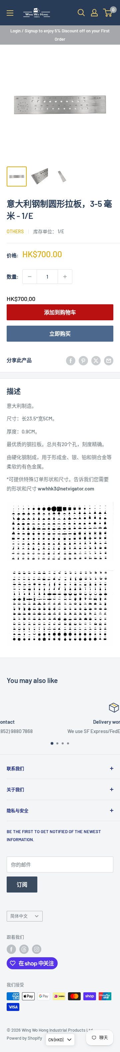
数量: (12, 277)
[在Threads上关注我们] (24, 949)
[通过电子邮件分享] (108, 360)
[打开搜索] (81, 12)
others (15, 231)
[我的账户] (94, 12)
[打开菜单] (10, 13)
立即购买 (60, 333)
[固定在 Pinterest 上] (83, 360)
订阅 (22, 884)
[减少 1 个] (30, 277)
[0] (108, 13)
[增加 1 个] (65, 277)
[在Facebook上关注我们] (11, 949)
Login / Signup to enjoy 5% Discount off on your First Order (60, 34)
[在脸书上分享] (70, 360)
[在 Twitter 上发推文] (96, 360)
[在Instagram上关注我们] (36, 949)
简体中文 (19, 916)
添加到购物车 (60, 312)
